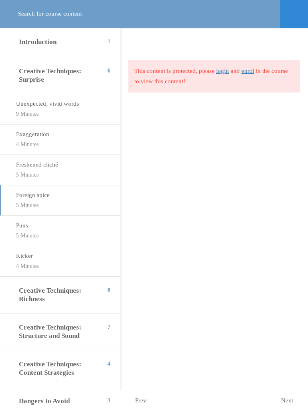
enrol (247, 71)
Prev (140, 400)
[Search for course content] (15, 14)
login (222, 71)
